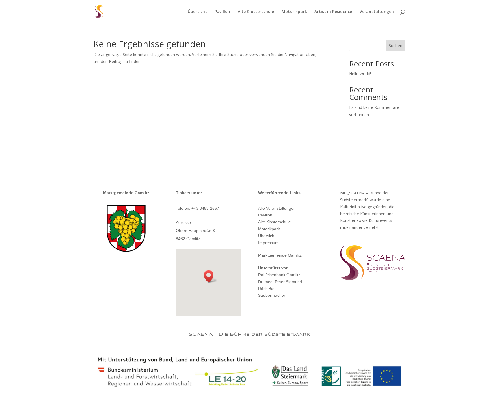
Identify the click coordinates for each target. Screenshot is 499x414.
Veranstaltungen (377, 12)
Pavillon (222, 12)
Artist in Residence (333, 12)
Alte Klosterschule (256, 12)
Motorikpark (294, 12)
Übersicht (197, 12)
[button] (210, 276)
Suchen (395, 45)
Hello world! (360, 73)
